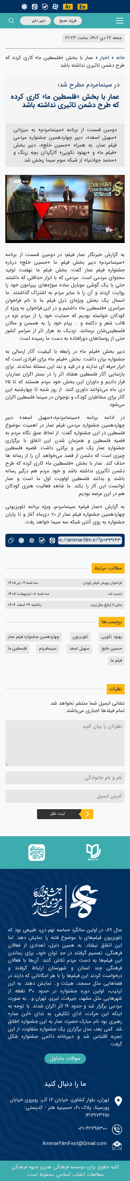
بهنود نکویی (111, 637)
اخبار (104, 58)
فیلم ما (116, 660)
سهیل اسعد (79, 648)
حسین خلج (112, 648)
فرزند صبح (67, 20)
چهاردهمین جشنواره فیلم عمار (33, 637)
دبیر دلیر (38, 20)
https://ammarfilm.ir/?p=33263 (89, 540)
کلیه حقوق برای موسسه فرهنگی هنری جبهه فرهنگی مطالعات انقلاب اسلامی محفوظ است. (65, 1171)
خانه (120, 58)
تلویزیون (80, 637)
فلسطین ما (17, 648)
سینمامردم (48, 648)
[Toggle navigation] (120, 21)
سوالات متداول (65, 1058)
